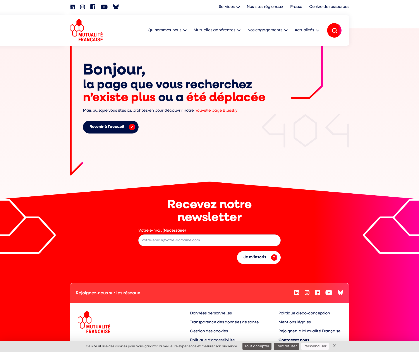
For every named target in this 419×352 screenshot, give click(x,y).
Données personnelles (211, 314)
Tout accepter (257, 346)
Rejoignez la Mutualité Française (309, 331)
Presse (296, 7)
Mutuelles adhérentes (214, 30)
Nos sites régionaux (265, 7)
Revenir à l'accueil (106, 127)
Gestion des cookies (209, 331)
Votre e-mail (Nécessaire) (162, 231)
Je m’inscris (255, 257)
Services (227, 7)
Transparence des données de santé (224, 322)
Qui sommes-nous (164, 30)
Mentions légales (294, 322)
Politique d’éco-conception (304, 314)
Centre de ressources (329, 7)
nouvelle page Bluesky (216, 111)
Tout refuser (286, 346)
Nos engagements (264, 30)
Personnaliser (315, 346)
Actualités (304, 30)
